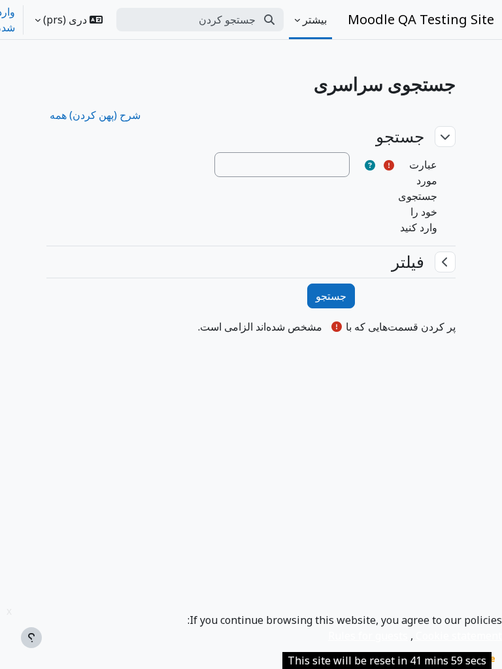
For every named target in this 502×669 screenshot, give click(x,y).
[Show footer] (31, 637)
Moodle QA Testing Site (421, 19)
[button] (68, 19)
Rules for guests (368, 635)
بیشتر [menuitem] (315, 19)
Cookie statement (457, 635)
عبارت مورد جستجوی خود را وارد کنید (417, 196)
